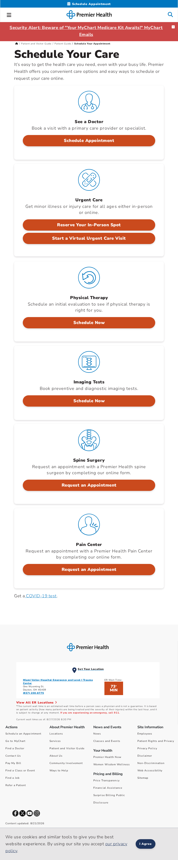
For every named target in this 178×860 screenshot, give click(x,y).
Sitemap (142, 778)
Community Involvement (66, 763)
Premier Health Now (107, 757)
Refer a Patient (15, 785)
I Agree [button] (145, 844)
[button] (9, 14)
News (97, 733)
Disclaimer (144, 755)
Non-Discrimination (151, 763)
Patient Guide (62, 43)
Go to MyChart (15, 741)
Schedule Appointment (89, 140)
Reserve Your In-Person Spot (89, 225)
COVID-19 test (41, 596)
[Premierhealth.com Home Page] (16, 43)
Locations (56, 733)
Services (55, 741)
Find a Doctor (14, 748)
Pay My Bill (13, 763)
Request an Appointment (89, 485)
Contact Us (13, 755)
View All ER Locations (35, 702)
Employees (144, 733)
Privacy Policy (147, 748)
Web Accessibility (150, 770)
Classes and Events (106, 741)
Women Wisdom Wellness (111, 764)
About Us (56, 755)
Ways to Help (58, 770)
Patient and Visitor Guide (36, 43)
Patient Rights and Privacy (155, 741)
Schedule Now (89, 323)
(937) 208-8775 (33, 693)
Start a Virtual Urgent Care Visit (89, 238)
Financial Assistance (107, 788)
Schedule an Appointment (23, 733)
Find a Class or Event (20, 770)
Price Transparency (106, 780)
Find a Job (12, 778)
